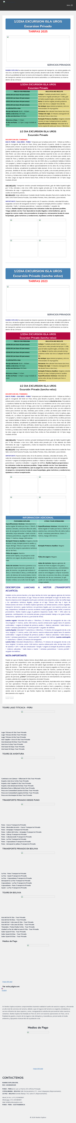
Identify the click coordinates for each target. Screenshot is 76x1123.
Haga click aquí (7, 982)
